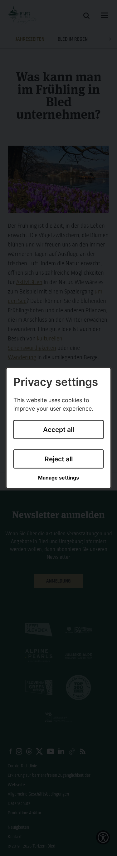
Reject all (59, 459)
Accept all (58, 429)
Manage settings (58, 478)
